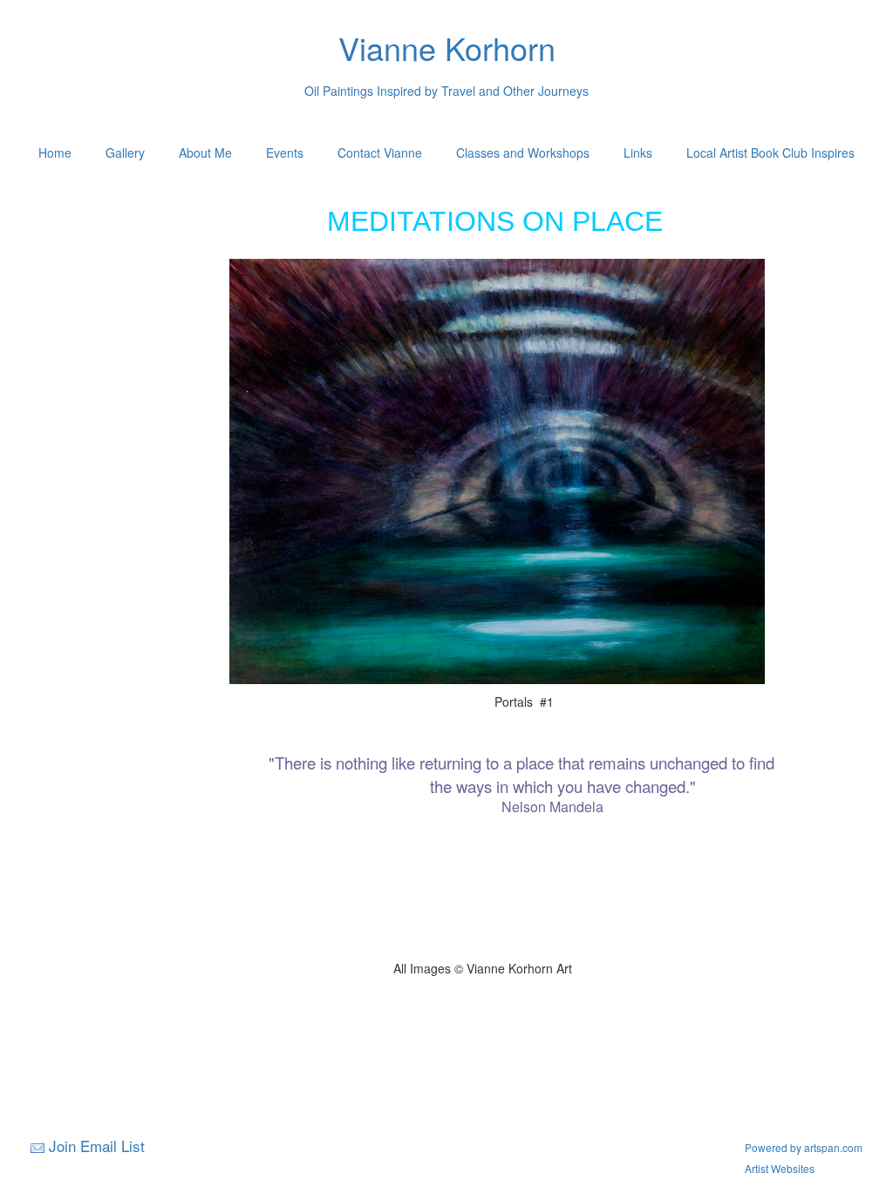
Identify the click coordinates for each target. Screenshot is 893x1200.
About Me (205, 152)
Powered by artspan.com (803, 1147)
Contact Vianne (379, 152)
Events (284, 152)
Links (638, 152)
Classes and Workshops (523, 152)
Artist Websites (780, 1168)
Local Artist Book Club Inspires (770, 152)
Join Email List (97, 1145)
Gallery (125, 152)
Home (55, 152)
